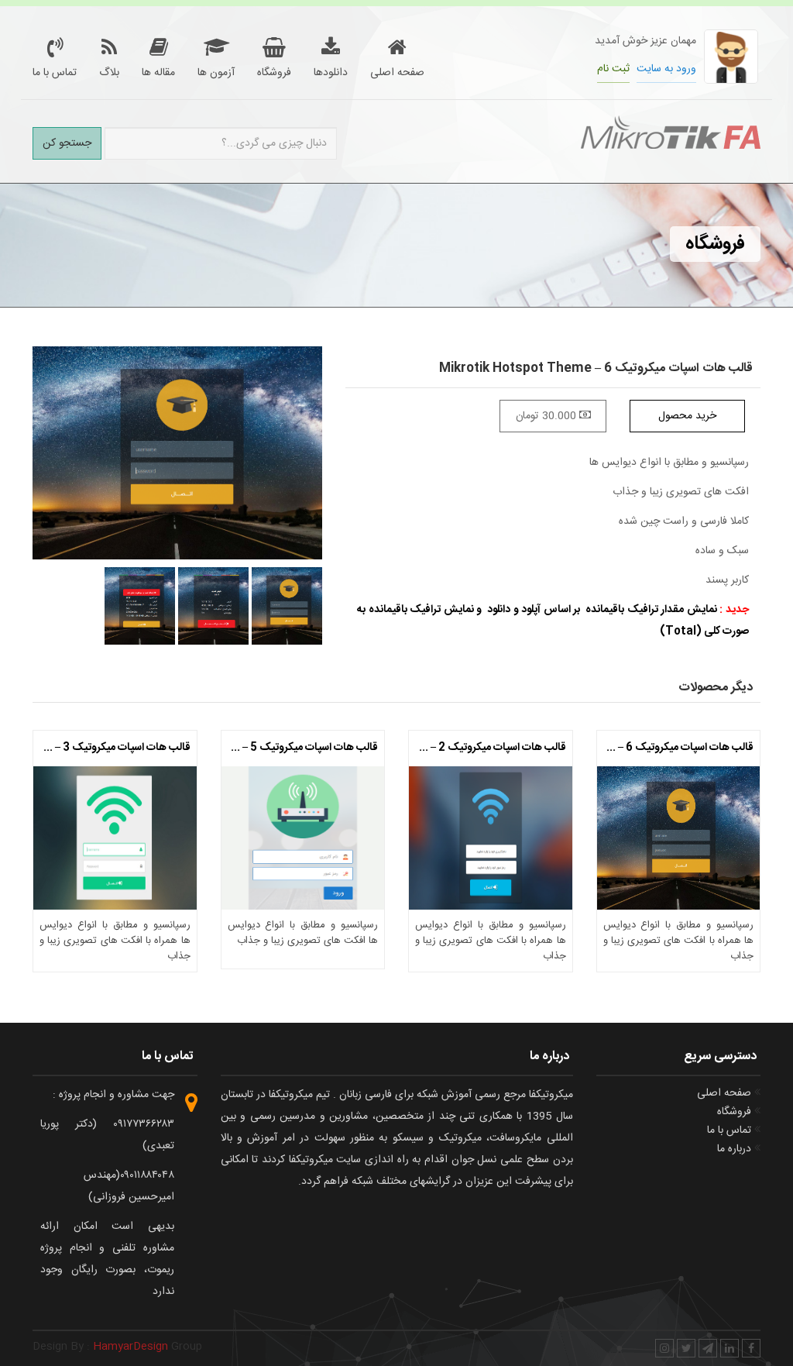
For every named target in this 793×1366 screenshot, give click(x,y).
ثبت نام (613, 69)
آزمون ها (216, 72)
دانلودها (331, 72)
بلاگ (109, 72)
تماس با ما (55, 72)
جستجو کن (67, 143)
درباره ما (735, 1149)
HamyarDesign (130, 1346)
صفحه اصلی (397, 72)
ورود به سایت (666, 69)
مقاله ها (158, 72)
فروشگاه (274, 72)
